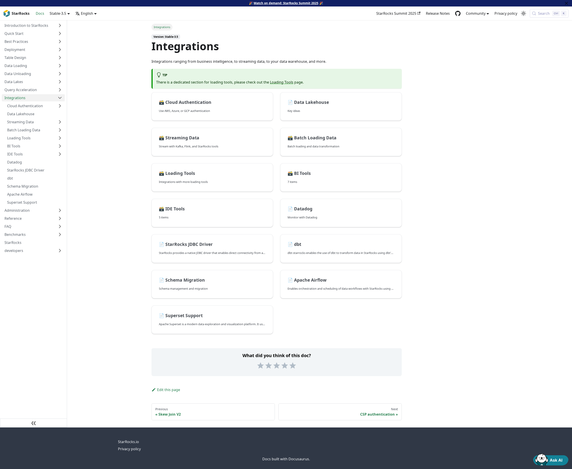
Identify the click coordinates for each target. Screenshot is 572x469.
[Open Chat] (550, 459)
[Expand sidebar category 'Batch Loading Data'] (60, 130)
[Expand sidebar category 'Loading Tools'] (60, 138)
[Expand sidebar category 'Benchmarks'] (60, 234)
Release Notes (438, 13)
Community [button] (476, 13)
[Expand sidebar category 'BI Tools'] (60, 146)
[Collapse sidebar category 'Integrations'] (60, 97)
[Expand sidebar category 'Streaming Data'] (60, 122)
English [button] (87, 13)
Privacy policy (505, 13)
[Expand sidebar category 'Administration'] (60, 210)
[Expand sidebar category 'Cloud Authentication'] (60, 105)
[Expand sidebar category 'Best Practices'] (60, 41)
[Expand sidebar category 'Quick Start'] (60, 33)
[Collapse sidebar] (33, 423)
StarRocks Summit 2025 (396, 13)
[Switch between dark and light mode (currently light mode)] (523, 13)
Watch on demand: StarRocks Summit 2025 (286, 3)
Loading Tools (281, 82)
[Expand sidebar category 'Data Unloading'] (60, 73)
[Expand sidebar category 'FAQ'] (60, 226)
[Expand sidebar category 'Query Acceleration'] (60, 89)
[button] (33, 250)
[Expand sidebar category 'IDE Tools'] (60, 154)
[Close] (566, 3)
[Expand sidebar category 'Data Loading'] (60, 65)
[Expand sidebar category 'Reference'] (60, 218)
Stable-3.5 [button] (58, 13)
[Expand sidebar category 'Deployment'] (60, 49)
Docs (40, 13)
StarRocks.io (128, 441)
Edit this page (168, 389)
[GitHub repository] (457, 13)
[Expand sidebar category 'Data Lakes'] (60, 81)
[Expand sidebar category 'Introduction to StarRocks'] (60, 25)
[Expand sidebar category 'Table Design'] (60, 57)
